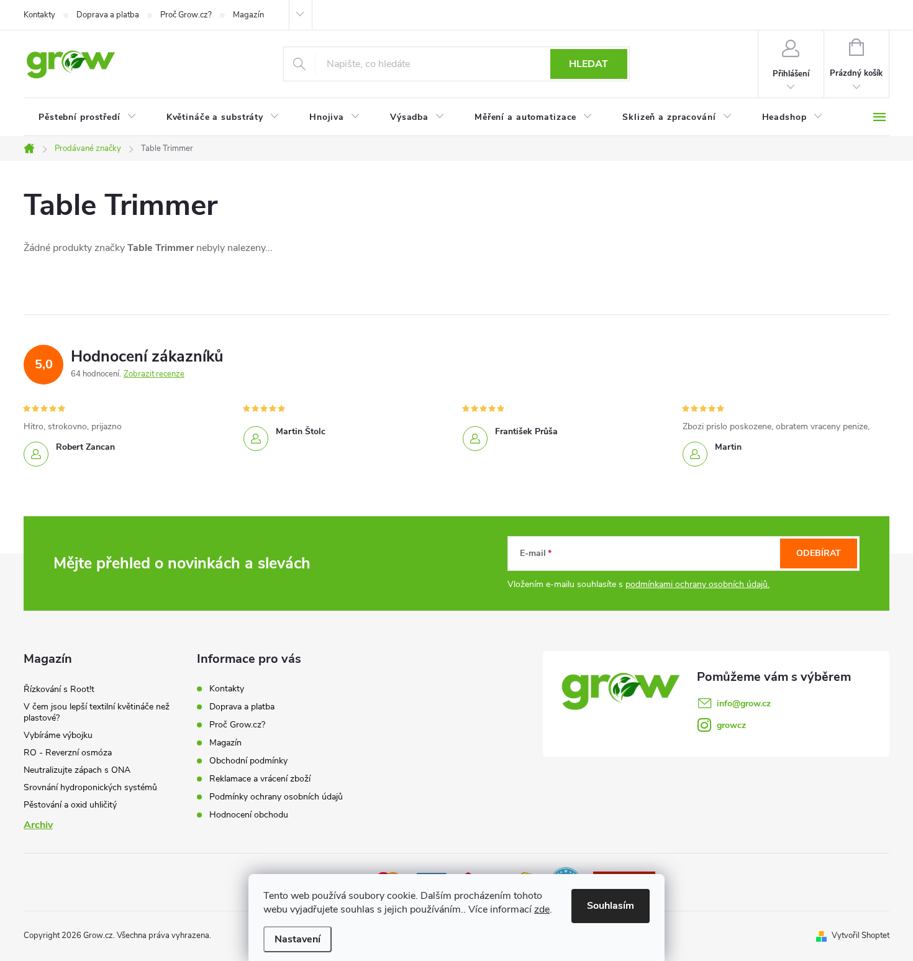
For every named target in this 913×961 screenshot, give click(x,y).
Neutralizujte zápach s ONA (77, 770)
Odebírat (818, 553)
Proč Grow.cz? (186, 14)
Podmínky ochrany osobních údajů (276, 797)
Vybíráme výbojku (58, 735)
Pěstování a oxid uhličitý (70, 805)
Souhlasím (610, 906)
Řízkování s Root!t (59, 689)
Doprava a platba (107, 14)
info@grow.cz (744, 703)
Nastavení (297, 939)
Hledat (588, 64)
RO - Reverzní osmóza (68, 752)
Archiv (38, 825)
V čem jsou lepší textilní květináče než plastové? (97, 712)
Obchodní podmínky (248, 761)
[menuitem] (88, 117)
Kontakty (39, 14)
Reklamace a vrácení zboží (260, 779)
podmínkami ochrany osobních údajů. (697, 584)
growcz (731, 725)
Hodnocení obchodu (248, 815)
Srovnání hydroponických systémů (90, 787)
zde (542, 909)
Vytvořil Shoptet (860, 935)
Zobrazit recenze (154, 374)
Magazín (248, 14)
